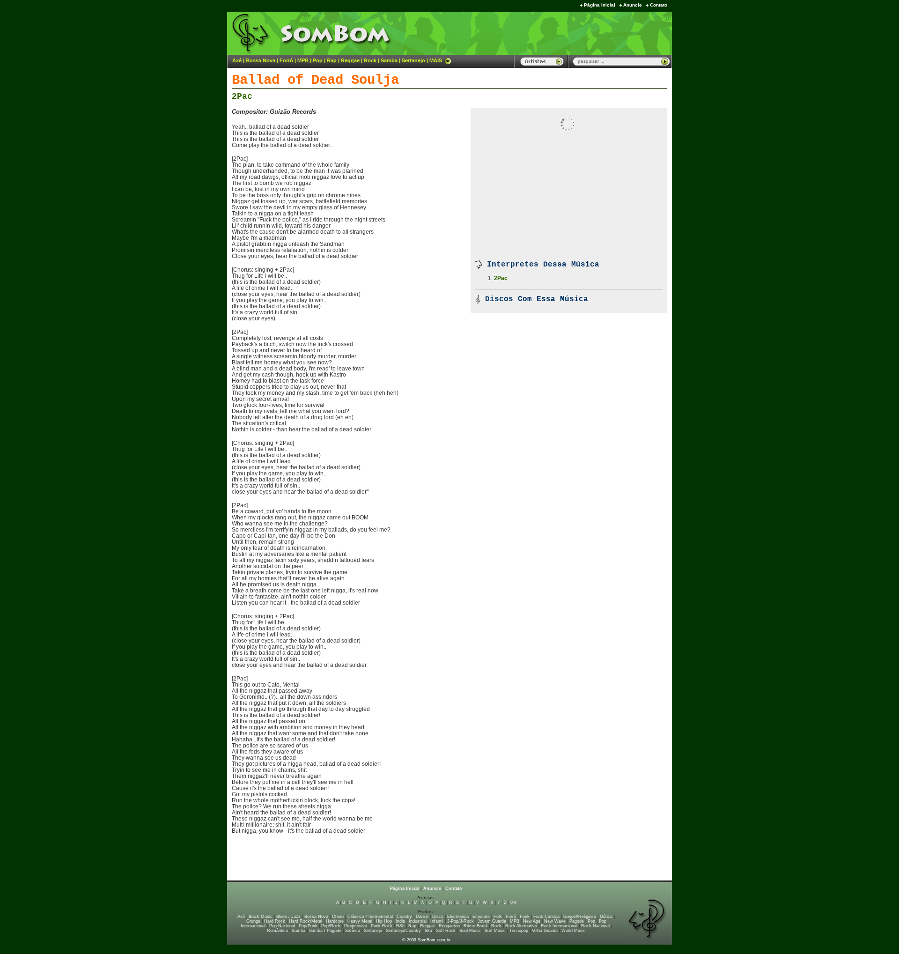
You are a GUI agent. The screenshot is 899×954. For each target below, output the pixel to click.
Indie (400, 921)
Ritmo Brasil (475, 926)
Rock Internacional (559, 926)
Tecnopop (518, 930)
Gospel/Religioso (579, 916)
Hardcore (335, 921)
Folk (498, 916)
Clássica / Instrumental (370, 916)
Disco (437, 916)
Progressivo (355, 926)
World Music (573, 930)
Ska (428, 930)
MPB (303, 60)
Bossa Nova (260, 60)
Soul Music (470, 930)
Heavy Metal (359, 921)
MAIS (435, 60)
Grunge (253, 921)
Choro (338, 916)
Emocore (481, 916)
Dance (422, 916)
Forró (286, 60)
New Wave (555, 921)
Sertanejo (413, 60)
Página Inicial (599, 4)
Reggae (350, 60)
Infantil (436, 921)
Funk (525, 916)
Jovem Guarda (492, 921)
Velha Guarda (545, 930)
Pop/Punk (308, 926)
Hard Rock (274, 921)
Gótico (606, 916)
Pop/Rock (330, 926)
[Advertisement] (555, 33)
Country (404, 916)
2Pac (242, 96)
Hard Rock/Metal (305, 921)
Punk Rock (381, 926)
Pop (318, 60)
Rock (370, 60)
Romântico (277, 930)
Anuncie (632, 4)
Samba (389, 60)
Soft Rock (446, 930)
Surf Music (495, 930)
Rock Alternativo (521, 926)
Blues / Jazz (288, 916)
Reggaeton (449, 926)
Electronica (458, 916)
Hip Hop (384, 921)
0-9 (513, 902)
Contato (658, 4)
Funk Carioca (546, 916)
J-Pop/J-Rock (460, 921)
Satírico (352, 930)
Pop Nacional (282, 926)
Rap (332, 60)
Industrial (418, 921)
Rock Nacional (595, 926)
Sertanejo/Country (403, 930)
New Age (531, 921)
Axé (237, 60)
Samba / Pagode (325, 930)
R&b (400, 926)
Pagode (576, 921)
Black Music (261, 916)
